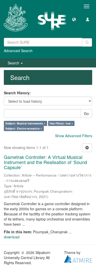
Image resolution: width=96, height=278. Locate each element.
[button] (74, 19)
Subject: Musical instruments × (25, 123)
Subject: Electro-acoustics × (23, 128)
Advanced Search (18, 50)
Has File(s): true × (61, 123)
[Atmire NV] (78, 258)
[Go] (87, 42)
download (11, 236)
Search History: (17, 92)
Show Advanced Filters (73, 135)
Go (86, 113)
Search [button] (14, 62)
